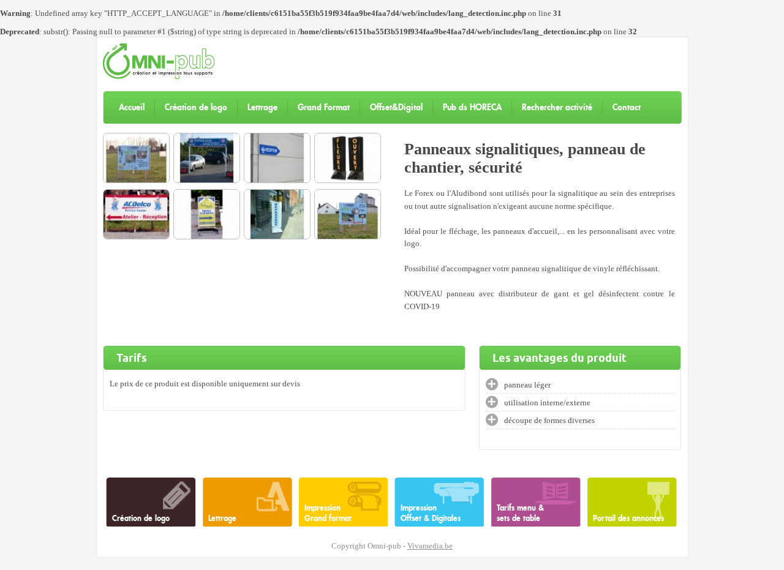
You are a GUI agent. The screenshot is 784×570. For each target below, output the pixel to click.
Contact (626, 107)
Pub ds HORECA (472, 107)
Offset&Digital (396, 107)
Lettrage (262, 107)
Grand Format (324, 107)
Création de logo (196, 107)
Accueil (132, 107)
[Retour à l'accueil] (159, 76)
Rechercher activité (557, 107)
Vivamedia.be (430, 546)
